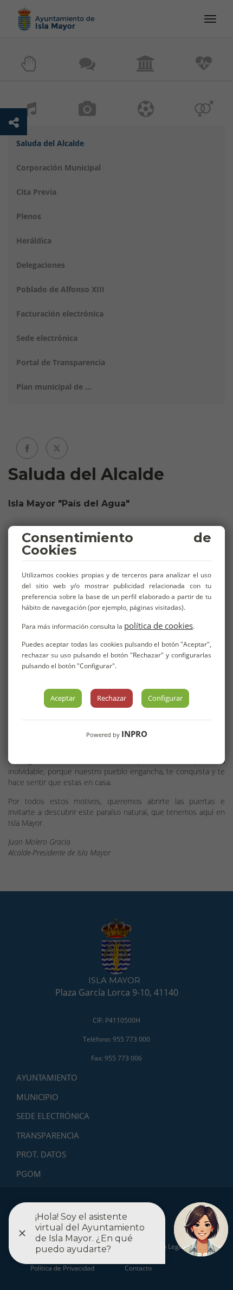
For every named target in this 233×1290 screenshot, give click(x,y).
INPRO (134, 733)
